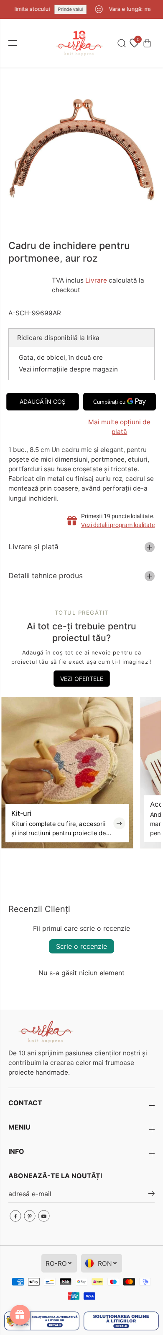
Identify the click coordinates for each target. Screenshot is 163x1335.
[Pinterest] (30, 1216)
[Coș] (147, 43)
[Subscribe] (151, 1194)
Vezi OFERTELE (81, 678)
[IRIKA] (79, 43)
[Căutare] (121, 43)
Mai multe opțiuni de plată (119, 427)
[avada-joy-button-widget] (20, 1315)
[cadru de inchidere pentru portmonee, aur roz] (81, 149)
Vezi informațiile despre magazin (68, 369)
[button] (13, 43)
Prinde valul (65, 9)
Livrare (96, 280)
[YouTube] (44, 1216)
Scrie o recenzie (81, 946)
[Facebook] (15, 1216)
